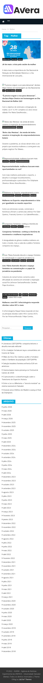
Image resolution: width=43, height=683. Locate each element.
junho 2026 (7, 407)
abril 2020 (7, 620)
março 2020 (8, 624)
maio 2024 (7, 469)
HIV (20, 295)
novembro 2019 (9, 628)
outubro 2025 (8, 430)
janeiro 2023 (8, 519)
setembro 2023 (9, 488)
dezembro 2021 (9, 562)
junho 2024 (7, 465)
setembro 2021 (9, 573)
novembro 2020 (9, 604)
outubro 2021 (8, 569)
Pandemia (30, 261)
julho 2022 (7, 542)
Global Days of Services (10, 295)
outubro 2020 (8, 608)
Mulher (14, 59)
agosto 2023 (8, 492)
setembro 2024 (9, 457)
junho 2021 (7, 585)
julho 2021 (7, 581)
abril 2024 (7, 472)
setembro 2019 (9, 635)
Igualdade (25, 195)
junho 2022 (7, 546)
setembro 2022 (9, 535)
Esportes (5, 161)
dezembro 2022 (9, 523)
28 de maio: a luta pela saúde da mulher (19, 64)
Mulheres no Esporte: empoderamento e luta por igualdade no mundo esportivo (21, 202)
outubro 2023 (8, 484)
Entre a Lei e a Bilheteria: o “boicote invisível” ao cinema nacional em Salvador (21, 384)
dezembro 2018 (9, 651)
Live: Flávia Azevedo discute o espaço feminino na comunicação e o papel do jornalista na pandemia (18, 268)
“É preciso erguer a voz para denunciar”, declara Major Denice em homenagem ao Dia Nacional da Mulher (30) (21, 98)
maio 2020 (7, 616)
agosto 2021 (8, 577)
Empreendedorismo (9, 127)
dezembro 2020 (9, 600)
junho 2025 (7, 434)
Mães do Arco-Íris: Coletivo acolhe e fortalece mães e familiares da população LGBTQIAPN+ (20, 358)
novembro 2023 (9, 480)
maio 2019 (7, 643)
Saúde (20, 59)
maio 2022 (7, 550)
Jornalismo (6, 59)
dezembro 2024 (9, 445)
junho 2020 (7, 612)
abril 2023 (7, 507)
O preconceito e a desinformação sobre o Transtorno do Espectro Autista (18, 378)
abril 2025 (7, 441)
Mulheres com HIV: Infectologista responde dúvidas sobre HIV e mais (20, 304)
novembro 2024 (9, 449)
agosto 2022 (8, 538)
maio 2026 (7, 410)
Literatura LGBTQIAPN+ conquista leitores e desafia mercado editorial (20, 345)
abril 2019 (7, 647)
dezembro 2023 (9, 476)
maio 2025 (7, 438)
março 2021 (8, 597)
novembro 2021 (9, 566)
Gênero (13, 227)
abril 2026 (7, 414)
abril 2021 (7, 593)
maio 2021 (7, 589)
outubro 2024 (8, 453)
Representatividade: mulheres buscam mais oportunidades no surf (20, 168)
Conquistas (6, 227)
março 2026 (8, 418)
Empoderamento (8, 195)
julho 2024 (7, 461)
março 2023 (8, 511)
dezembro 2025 (9, 422)
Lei (3, 91)
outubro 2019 (8, 632)
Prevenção (32, 295)
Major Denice (10, 91)
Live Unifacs (15, 261)
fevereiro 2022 (9, 558)
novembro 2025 (9, 426)
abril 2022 (7, 554)
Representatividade (23, 161)
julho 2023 (7, 496)
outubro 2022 (8, 531)
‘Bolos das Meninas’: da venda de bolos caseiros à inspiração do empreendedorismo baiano (21, 135)
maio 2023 (7, 503)
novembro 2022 (9, 527)
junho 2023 (7, 500)
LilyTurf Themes (25, 679)
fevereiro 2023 (9, 515)
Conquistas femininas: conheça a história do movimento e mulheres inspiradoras (21, 233)
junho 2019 (7, 639)
